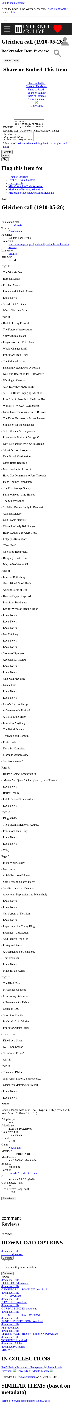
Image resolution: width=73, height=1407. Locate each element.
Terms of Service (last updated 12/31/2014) (25, 1400)
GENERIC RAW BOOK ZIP (24, 1289)
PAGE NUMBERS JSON (22, 1321)
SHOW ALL (8, 1349)
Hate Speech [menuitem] (16, 183)
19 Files (11, 1343)
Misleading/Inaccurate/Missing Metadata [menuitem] (31, 192)
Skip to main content (12, 2)
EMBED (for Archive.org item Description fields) (31, 130)
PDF (10, 1327)
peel (31, 244)
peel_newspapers (18, 244)
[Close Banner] (5, 20)
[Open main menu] (7, 29)
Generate (7, 1257)
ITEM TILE (14, 1302)
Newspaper (15, 1147)
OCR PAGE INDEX (19, 1308)
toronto (12, 247)
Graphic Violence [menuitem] (18, 176)
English (13, 253)
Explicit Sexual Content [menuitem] (22, 179)
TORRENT (14, 1340)
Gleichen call (16, 231)
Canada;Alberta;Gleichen (23, 1173)
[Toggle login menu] (65, 41)
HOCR (11, 1295)
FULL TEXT (15, 1283)
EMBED (8, 127)
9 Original (13, 1346)
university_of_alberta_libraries (52, 244)
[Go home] (33, 29)
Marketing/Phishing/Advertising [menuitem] (26, 189)
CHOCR (12, 1254)
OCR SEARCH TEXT (20, 1314)
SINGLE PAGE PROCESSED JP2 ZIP (29, 1333)
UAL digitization (26, 1376)
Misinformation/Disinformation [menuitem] (26, 186)
